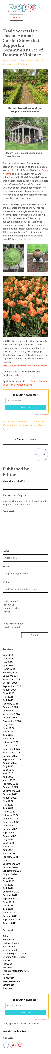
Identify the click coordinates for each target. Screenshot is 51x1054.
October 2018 (10, 916)
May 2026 (8, 662)
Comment (9, 511)
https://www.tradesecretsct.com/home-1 (25, 365)
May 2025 (8, 696)
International (10, 950)
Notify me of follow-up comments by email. (11, 606)
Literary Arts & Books (14, 957)
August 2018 (9, 923)
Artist (30, 60)
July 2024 (8, 724)
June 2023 (8, 770)
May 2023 (8, 773)
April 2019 (8, 909)
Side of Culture (39, 381)
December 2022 (11, 790)
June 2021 (8, 843)
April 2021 (8, 850)
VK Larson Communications (17, 384)
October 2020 (10, 867)
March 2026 (9, 668)
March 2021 (9, 853)
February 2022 (10, 815)
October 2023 (10, 756)
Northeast (7, 64)
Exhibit (42, 421)
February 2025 (10, 703)
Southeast (8, 984)
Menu (15, 17)
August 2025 (10, 689)
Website (7, 582)
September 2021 (11, 832)
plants (7, 429)
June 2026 (8, 658)
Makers (6, 960)
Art (5, 421)
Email (6, 566)
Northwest (8, 977)
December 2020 (11, 863)
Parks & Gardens (20, 64)
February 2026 (10, 672)
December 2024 (11, 710)
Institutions (9, 946)
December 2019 (11, 891)
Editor (5, 60)
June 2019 (8, 902)
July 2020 (8, 877)
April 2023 (8, 776)
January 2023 (10, 787)
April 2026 (8, 665)
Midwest (7, 964)
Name (6, 551)
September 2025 (12, 686)
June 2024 (8, 728)
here (19, 375)
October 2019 (10, 895)
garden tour (31, 425)
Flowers (7, 425)
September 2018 (12, 919)
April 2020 (8, 888)
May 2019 (8, 905)
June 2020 (8, 881)
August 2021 (9, 836)
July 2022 (8, 801)
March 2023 (9, 780)
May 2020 (8, 884)
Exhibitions (38, 60)
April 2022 (8, 808)
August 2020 (10, 874)
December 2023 (11, 749)
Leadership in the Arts (15, 953)
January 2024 (10, 745)
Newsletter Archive (14, 1031)
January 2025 (10, 707)
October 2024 (10, 717)
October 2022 (10, 794)
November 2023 (11, 752)
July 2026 (8, 655)
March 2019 (9, 912)
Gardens (42, 425)
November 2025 (11, 679)
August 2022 (10, 797)
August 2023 (10, 763)
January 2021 (10, 860)
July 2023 (8, 766)
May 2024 (8, 731)
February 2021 (10, 856)
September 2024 (12, 721)
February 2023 (10, 783)
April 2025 (8, 700)
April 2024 (8, 735)
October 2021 (10, 829)
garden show (18, 425)
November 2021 (11, 825)
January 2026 (10, 675)
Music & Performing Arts (16, 970)
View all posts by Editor (15, 481)
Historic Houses (11, 943)
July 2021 (8, 839)
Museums (8, 967)
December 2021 (11, 822)
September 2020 (12, 870)
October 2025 (10, 682)
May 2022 (8, 804)
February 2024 (10, 742)
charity (12, 421)
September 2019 (11, 898)
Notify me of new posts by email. (13, 625)
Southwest (9, 988)
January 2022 (10, 818)
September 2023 (12, 759)
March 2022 (9, 811)
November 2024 (11, 714)
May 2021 (8, 846)
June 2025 (8, 693)
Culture (34, 421)
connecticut (23, 421)
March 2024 (9, 738)
